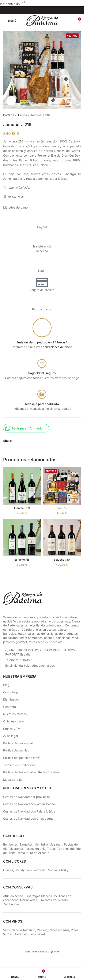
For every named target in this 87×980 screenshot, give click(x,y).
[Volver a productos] (73, 115)
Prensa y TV (11, 728)
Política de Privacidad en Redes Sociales (31, 772)
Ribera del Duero (24, 934)
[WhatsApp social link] (30, 441)
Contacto (9, 707)
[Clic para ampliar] (11, 101)
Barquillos (26, 844)
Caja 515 (62, 508)
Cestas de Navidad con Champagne (28, 818)
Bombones (10, 844)
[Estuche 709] (22, 486)
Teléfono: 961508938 (20, 660)
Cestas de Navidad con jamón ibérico (29, 804)
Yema (21, 853)
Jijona (12, 853)
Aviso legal (10, 736)
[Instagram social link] (39, 10)
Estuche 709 (22, 508)
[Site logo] (42, 20)
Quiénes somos (13, 721)
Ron (29, 870)
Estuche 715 (22, 559)
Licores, (9, 870)
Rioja (40, 934)
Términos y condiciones (19, 765)
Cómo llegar (11, 692)
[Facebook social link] (34, 10)
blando (76, 848)
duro (30, 853)
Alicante (43, 853)
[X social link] (20, 441)
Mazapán (55, 844)
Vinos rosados (59, 930)
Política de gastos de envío (21, 757)
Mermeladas (28, 900)
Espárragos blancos (38, 896)
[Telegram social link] (35, 441)
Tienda (22, 115)
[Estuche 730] (62, 537)
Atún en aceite (13, 896)
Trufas (51, 848)
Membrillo (41, 844)
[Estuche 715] (22, 537)
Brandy (20, 870)
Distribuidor (11, 699)
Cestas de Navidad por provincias (26, 797)
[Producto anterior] (68, 115)
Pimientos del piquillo (53, 900)
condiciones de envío (57, 347)
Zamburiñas (11, 904)
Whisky (63, 870)
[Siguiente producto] (78, 115)
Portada (8, 115)
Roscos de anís (34, 848)
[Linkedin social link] (50, 10)
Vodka (52, 870)
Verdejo (42, 930)
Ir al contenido (10, 4)
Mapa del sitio (12, 779)
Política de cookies (16, 750)
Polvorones (15, 848)
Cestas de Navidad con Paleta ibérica (29, 811)
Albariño (29, 930)
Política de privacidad (18, 743)
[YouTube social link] (44, 10)
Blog (6, 685)
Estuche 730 (62, 559)
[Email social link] (25, 441)
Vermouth (39, 870)
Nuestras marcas (15, 714)
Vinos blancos (12, 930)
